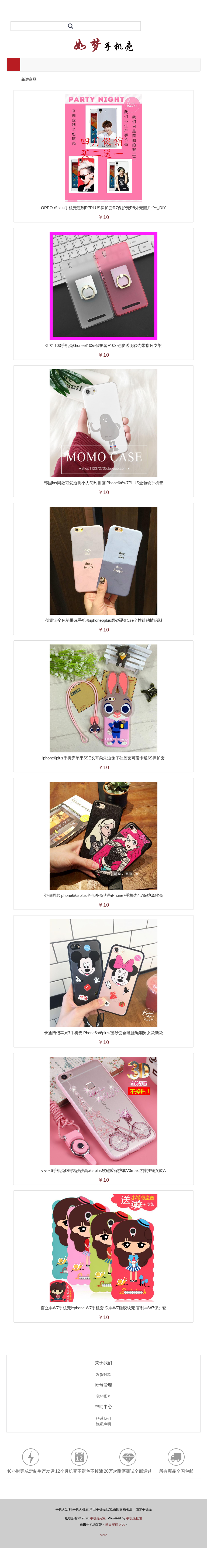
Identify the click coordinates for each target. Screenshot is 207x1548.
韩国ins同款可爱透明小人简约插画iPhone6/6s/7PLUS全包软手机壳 (103, 483)
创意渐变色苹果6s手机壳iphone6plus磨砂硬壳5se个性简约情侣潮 (103, 620)
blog (122, 1524)
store (103, 1535)
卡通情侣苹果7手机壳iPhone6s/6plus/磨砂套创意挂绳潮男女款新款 (103, 1032)
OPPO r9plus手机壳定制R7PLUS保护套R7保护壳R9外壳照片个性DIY (103, 207)
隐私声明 (103, 1424)
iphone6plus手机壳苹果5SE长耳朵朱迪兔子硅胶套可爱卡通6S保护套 (103, 758)
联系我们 (103, 1419)
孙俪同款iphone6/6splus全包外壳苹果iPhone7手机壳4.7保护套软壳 (103, 895)
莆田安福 (111, 1524)
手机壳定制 (98, 1518)
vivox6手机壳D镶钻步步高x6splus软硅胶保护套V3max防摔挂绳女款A (103, 1170)
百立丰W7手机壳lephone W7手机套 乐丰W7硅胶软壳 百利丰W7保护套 (103, 1308)
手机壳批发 (134, 1518)
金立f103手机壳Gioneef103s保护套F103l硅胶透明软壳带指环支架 (103, 345)
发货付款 (103, 1375)
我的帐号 (103, 1396)
